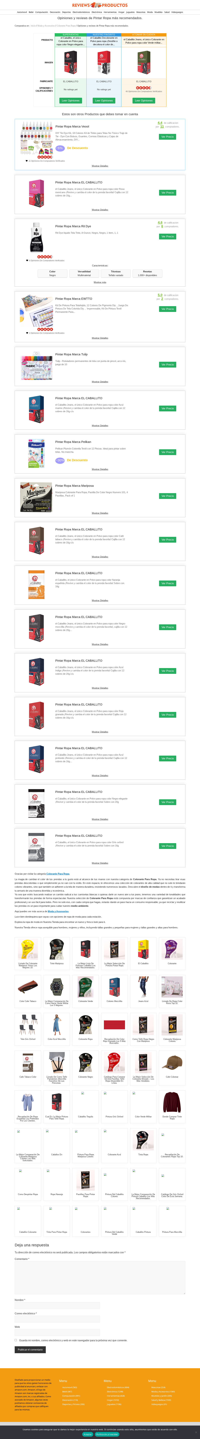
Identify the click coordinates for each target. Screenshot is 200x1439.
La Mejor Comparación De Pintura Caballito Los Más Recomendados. (143, 1196)
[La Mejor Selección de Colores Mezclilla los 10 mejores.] (114, 987)
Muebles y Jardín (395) (161, 1395)
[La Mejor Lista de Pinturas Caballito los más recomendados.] (85, 949)
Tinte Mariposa (56, 963)
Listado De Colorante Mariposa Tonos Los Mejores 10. (27, 965)
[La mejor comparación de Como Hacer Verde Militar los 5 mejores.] (56, 987)
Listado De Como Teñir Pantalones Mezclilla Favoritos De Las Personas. (56, 1080)
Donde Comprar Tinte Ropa (172, 1117)
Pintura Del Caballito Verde (114, 1233)
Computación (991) (71, 1395)
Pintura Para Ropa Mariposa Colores (85, 1155)
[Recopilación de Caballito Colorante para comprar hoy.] (27, 1217)
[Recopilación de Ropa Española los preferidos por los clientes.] (27, 1102)
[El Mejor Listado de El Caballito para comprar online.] (143, 949)
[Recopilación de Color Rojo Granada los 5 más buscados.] (114, 1024)
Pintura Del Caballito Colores (114, 1195)
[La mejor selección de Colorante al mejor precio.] (172, 949)
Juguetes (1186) (114, 1404)
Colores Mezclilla (114, 1001)
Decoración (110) (70, 1400)
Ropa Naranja (57, 1194)
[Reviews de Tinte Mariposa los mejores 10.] (56, 949)
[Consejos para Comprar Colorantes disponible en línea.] (85, 1217)
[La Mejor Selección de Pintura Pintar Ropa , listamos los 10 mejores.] (114, 949)
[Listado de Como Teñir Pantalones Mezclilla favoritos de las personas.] (56, 1062)
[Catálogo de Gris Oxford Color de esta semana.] (172, 1180)
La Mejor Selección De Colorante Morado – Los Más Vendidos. (143, 1079)
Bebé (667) (67, 1391)
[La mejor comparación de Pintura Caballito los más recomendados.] (143, 1180)
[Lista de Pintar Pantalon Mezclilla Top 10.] (172, 1217)
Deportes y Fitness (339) (73, 1404)
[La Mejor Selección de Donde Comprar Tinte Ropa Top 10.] (172, 1102)
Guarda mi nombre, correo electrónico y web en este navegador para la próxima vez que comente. (73, 1340)
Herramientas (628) (116, 1395)
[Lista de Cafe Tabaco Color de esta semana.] (27, 1062)
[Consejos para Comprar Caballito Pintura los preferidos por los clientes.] (143, 1217)
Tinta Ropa (143, 1154)
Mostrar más (100, 282)
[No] (196, 1432)
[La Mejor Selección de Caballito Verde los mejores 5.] (114, 1217)
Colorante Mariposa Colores (172, 1040)
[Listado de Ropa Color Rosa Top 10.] (172, 987)
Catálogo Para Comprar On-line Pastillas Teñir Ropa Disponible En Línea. (114, 1080)
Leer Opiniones (71, 100)
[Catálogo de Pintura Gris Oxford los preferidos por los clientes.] (114, 1102)
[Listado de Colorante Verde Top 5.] (85, 987)
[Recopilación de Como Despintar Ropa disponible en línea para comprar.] (27, 1180)
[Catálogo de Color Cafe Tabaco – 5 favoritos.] (27, 987)
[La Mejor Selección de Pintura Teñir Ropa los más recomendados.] (56, 1102)
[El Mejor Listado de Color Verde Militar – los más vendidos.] (143, 1102)
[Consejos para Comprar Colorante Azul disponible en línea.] (114, 1140)
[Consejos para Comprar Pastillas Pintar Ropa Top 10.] (85, 1180)
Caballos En (56, 1154)
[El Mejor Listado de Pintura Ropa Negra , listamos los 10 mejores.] (143, 1024)
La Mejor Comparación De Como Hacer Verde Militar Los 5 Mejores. (56, 1003)
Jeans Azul (143, 1001)
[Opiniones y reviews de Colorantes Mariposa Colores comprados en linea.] (172, 1024)
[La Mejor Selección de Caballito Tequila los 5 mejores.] (85, 1102)
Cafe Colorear (172, 1077)
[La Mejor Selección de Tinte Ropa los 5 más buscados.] (56, 1217)
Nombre (20, 1300)
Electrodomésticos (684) (118, 1387)
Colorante (172, 963)
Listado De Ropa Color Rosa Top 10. (172, 1002)
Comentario (22, 1259)
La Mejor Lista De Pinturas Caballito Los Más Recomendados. (85, 965)
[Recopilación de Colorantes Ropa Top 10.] (172, 1140)
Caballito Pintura (143, 1232)
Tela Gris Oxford (27, 1039)
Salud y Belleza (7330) (161, 1400)
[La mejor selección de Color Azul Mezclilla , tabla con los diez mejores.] (56, 1024)
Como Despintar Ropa (28, 1194)
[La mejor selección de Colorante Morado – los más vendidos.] (143, 1062)
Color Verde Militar (143, 1116)
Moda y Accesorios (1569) (163, 1391)
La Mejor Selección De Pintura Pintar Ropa (114, 964)
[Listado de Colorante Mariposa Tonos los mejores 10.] (27, 949)
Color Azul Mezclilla (57, 1039)
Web (17, 1327)
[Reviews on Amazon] (144, 87)
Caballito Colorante (27, 1232)
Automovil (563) (69, 1387)
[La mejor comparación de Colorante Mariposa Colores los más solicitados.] (27, 1140)
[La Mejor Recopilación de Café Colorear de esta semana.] (172, 1062)
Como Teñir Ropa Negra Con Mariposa (143, 1040)
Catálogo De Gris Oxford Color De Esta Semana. (172, 1195)
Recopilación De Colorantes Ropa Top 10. (172, 1155)
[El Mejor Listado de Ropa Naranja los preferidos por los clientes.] (56, 1180)
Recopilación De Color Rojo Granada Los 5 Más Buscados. (114, 1041)
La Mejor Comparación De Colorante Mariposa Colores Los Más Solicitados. (28, 1157)
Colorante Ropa (85, 1039)
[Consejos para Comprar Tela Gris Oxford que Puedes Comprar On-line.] (27, 1024)
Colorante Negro (85, 1077)
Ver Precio (167, 136)
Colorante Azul (114, 1154)
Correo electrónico (26, 1313)
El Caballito (143, 963)
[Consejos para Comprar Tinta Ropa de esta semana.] (143, 1140)
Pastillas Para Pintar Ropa (85, 1195)
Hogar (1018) (113, 1400)
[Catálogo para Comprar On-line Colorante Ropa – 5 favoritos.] (85, 1024)
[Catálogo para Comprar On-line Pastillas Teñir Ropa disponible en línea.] (114, 1062)
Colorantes (85, 1232)
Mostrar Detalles (100, 166)
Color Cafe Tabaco (28, 1001)
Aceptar (88, 1434)
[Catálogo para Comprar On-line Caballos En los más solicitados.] (56, 1140)
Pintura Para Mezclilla (172, 1232)
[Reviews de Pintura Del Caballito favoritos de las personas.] (114, 1180)
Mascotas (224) (158, 1387)
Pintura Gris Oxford (114, 1116)
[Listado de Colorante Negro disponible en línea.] (85, 1062)
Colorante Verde (85, 1001)
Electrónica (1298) (115, 1391)
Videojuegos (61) (159, 1404)
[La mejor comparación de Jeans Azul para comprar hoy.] (143, 987)
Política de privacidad (107, 1434)
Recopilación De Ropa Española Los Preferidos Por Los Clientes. (28, 1118)
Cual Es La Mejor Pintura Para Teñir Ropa (56, 1117)
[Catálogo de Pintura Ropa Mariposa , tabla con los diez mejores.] (85, 1140)
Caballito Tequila (85, 1116)
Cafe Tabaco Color (28, 1077)
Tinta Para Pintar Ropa (56, 1232)
